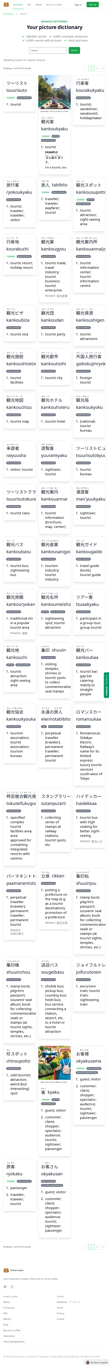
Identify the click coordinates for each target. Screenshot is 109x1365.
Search (74, 50)
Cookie (60, 1319)
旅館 (24, 633)
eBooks (38, 4)
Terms (60, 1307)
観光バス (97, 841)
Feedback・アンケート (69, 1302)
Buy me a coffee (54, 4)
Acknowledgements (14, 1341)
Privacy (60, 1313)
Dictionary (18, 4)
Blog (5, 1324)
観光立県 (62, 923)
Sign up (92, 4)
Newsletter (9, 1336)
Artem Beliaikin (55, 1082)
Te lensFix (59, 111)
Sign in (78, 4)
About (6, 1302)
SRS (29, 4)
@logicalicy (73, 1356)
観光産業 (62, 296)
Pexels (66, 111)
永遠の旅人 (17, 933)
